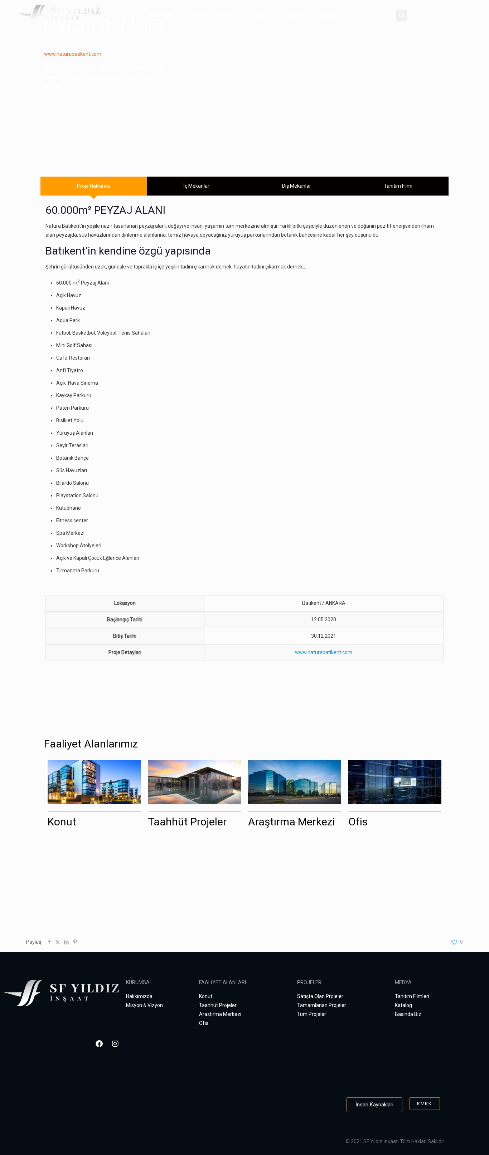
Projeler (256, 15)
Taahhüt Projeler (187, 821)
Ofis (358, 821)
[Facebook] (99, 1044)
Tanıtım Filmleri (412, 996)
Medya (292, 15)
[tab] (93, 186)
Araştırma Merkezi (291, 821)
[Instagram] (115, 1044)
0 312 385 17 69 (452, 14)
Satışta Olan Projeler (320, 996)
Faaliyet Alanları (209, 15)
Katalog (403, 1005)
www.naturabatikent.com (72, 54)
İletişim (328, 15)
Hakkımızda (139, 996)
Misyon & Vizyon (144, 1005)
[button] (164, 15)
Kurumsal (160, 15)
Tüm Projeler (311, 1014)
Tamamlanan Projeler (321, 1005)
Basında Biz (408, 1014)
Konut (62, 821)
